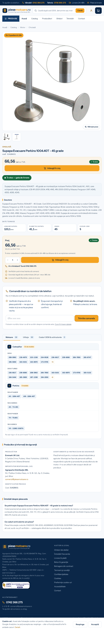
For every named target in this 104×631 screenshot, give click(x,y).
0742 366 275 (14, 602)
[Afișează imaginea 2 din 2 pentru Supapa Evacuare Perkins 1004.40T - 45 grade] (16, 136)
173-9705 (44, 362)
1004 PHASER (12, 392)
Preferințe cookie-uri (63, 582)
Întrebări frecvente (62, 554)
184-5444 (12, 377)
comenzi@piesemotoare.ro (16, 479)
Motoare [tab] (11, 337)
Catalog (34, 18)
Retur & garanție (61, 562)
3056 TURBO (12, 369)
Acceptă (95, 624)
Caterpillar (17, 347)
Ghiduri (59, 18)
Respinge (80, 624)
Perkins (16, 386)
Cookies (57, 578)
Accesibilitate (60, 586)
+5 (52, 362)
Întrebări (70, 18)
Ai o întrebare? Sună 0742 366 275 (22, 266)
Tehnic (56, 2)
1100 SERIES (12, 424)
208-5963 (12, 357)
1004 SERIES (12, 403)
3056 (9, 353)
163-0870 (34, 362)
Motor (22, 27)
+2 (52, 377)
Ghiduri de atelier (61, 550)
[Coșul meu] (98, 10)
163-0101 (23, 362)
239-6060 (66, 357)
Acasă (24, 18)
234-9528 (44, 357)
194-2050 (44, 377)
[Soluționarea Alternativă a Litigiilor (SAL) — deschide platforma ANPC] (16, 585)
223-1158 (34, 357)
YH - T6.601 (13, 418)
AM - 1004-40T (29, 396)
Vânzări (34, 2)
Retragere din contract (63, 566)
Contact (81, 18)
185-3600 (23, 377)
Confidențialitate (61, 574)
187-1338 (34, 377)
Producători (47, 18)
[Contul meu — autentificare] (91, 10)
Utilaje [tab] (28, 337)
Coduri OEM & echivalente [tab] (52, 337)
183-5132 (87, 373)
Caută (79, 10)
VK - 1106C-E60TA (16, 428)
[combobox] (56, 11)
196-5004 (12, 362)
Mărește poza (93, 127)
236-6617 (55, 357)
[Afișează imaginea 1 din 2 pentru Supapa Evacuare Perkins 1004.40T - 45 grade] (6, 136)
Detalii (17, 627)
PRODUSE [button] (12, 18)
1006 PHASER (12, 414)
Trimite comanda (86, 318)
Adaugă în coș (53, 168)
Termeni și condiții (62, 570)
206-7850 (76, 357)
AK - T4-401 (13, 407)
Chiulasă (32, 27)
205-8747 (87, 357)
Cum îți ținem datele (63, 324)
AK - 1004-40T (14, 396)
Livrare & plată (60, 558)
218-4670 (23, 357)
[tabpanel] (52, 389)
